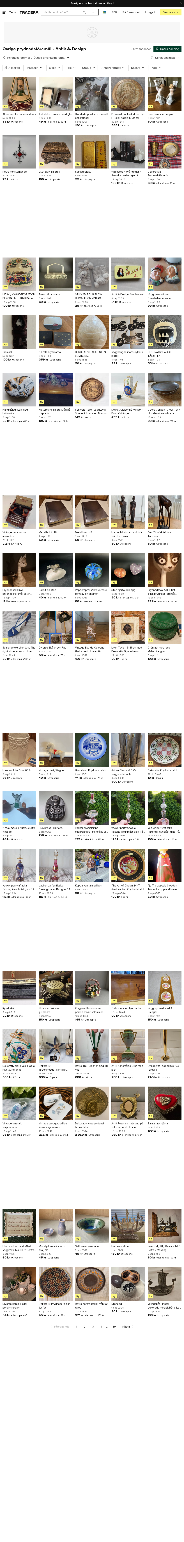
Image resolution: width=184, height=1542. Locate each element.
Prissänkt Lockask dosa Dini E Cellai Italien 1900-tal (127, 116)
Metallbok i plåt (48, 532)
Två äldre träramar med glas (55, 114)
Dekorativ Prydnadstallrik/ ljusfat (54, 1305)
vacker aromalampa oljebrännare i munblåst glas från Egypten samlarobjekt (92, 830)
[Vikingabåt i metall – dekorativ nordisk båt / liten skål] (164, 1284)
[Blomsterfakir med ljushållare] (56, 988)
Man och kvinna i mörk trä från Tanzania (126, 534)
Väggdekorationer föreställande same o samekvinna (160, 296)
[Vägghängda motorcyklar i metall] (128, 332)
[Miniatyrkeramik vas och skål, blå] (56, 1226)
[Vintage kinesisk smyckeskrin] (19, 1103)
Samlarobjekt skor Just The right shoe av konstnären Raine (19, 649)
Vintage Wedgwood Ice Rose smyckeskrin (53, 1125)
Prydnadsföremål (18, 57)
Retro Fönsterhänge (15, 171)
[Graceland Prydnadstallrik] (92, 750)
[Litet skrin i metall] (56, 152)
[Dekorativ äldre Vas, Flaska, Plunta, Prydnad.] (19, 1046)
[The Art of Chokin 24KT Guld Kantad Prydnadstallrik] (128, 865)
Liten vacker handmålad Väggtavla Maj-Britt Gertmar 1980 (19, 1248)
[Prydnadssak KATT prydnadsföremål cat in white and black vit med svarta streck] (19, 570)
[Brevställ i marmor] (56, 274)
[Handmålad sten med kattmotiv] (19, 389)
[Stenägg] (128, 1284)
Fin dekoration (120, 1246)
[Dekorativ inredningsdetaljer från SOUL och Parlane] (56, 1046)
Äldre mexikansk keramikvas (19, 114)
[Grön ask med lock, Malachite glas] (164, 627)
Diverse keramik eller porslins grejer (15, 1305)
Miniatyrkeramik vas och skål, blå (53, 1248)
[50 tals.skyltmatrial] (56, 332)
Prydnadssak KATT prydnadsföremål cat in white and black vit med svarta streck (17, 592)
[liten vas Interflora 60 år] (19, 750)
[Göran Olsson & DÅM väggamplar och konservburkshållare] (128, 750)
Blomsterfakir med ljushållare (50, 1010)
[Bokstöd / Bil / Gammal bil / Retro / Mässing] (164, 1226)
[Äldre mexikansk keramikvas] (19, 94)
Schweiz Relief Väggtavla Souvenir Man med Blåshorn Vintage (91, 411)
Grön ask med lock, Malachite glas (159, 649)
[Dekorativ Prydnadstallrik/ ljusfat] (56, 1284)
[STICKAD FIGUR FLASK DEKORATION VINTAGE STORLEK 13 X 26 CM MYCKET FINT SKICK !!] (92, 274)
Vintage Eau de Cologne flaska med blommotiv (89, 649)
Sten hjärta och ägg (123, 589)
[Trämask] (19, 332)
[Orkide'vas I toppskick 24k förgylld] (164, 1046)
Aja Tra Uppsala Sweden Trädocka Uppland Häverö (163, 887)
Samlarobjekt (83, 171)
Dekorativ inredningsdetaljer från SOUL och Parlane (52, 1067)
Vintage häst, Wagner (52, 770)
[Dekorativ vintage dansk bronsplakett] (92, 1103)
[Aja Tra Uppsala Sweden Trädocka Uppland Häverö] (164, 865)
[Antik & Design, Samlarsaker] (128, 274)
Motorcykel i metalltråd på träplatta (54, 411)
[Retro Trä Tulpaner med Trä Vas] (92, 1046)
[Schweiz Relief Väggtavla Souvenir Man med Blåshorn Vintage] (92, 389)
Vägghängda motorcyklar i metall (127, 353)
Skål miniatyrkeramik (87, 1246)
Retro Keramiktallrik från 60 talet (91, 1305)
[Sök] (84, 12)
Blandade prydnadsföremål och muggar (91, 116)
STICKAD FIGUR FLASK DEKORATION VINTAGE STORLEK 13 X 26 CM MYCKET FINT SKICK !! (88, 296)
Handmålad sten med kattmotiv (15, 411)
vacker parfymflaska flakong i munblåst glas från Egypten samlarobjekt (127, 830)
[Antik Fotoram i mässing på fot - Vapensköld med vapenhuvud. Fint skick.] (128, 1103)
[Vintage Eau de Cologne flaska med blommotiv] (92, 627)
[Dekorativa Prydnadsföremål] (164, 152)
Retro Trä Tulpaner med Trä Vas (92, 1067)
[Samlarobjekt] (92, 152)
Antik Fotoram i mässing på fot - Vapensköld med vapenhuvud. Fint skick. (127, 1125)
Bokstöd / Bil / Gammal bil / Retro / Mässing (164, 1248)
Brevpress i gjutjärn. (51, 827)
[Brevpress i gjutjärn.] (56, 808)
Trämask (7, 352)
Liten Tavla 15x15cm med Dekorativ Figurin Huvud (126, 649)
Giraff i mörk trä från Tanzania (160, 534)
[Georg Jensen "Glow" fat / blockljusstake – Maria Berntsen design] (164, 389)
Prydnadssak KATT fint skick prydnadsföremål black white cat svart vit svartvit (162, 592)
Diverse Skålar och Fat (52, 647)
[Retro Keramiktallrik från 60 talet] (92, 1284)
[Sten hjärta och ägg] (128, 570)
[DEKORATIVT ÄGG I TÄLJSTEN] (164, 332)
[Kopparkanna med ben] (92, 865)
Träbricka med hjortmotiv (126, 1008)
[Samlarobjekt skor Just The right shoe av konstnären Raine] (19, 627)
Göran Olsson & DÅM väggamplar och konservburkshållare (123, 772)
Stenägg (116, 1303)
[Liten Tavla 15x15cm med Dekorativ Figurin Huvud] (128, 627)
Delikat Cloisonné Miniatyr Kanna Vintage (126, 411)
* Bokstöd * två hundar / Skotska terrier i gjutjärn (126, 173)
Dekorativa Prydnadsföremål (158, 173)
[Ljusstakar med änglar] (164, 94)
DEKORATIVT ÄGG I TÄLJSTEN (159, 353)
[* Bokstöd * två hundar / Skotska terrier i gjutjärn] (128, 152)
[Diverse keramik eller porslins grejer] (19, 1284)
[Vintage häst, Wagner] (56, 750)
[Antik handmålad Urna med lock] (128, 1046)
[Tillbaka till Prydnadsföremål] (4, 57)
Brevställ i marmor (49, 294)
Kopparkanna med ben (88, 885)
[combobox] (64, 12)
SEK (114, 12)
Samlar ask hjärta (158, 1123)
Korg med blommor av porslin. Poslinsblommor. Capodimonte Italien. (89, 1010)
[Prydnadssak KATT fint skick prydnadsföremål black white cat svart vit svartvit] (164, 570)
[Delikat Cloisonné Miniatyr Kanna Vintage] (128, 389)
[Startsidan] (29, 12)
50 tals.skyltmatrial (50, 352)
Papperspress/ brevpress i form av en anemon (91, 591)
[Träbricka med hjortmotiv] (128, 988)
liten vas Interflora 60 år (17, 770)
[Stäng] (181, 3)
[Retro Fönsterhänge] (19, 152)
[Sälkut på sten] (56, 570)
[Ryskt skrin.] (19, 988)
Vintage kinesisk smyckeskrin (12, 1125)
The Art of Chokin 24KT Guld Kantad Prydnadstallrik (128, 887)
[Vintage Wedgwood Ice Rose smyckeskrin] (56, 1103)
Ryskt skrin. (9, 1008)
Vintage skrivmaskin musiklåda (14, 534)
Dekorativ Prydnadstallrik (163, 770)
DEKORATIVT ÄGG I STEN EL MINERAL (90, 353)
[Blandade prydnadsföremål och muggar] (92, 94)
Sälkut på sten (47, 589)
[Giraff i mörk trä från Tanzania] (164, 512)
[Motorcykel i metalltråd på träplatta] (56, 389)
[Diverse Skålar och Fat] (56, 627)
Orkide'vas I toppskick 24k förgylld (163, 1067)
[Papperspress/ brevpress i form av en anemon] (92, 570)
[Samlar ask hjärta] (164, 1103)
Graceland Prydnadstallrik (90, 770)
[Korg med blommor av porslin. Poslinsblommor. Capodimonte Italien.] (92, 988)
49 (114, 1326)
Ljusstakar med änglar (161, 114)
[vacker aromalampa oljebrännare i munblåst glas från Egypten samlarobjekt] (92, 808)
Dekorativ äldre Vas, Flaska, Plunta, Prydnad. (19, 1067)
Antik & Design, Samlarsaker (127, 294)
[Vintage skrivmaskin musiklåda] (19, 512)
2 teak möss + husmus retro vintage (19, 829)
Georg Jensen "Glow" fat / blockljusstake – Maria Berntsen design (164, 411)
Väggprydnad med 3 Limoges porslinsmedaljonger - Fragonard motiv (161, 1010)
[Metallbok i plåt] (56, 512)
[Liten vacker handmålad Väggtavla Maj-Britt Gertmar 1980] (19, 1226)
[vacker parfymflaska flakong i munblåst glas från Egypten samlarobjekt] (128, 808)
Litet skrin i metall (49, 171)
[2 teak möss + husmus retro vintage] (19, 808)
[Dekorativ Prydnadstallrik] (164, 750)
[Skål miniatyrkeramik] (92, 1226)
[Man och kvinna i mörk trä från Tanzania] (128, 512)
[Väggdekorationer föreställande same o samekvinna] (164, 274)
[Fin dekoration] (128, 1226)
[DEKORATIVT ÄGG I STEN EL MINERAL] (92, 332)
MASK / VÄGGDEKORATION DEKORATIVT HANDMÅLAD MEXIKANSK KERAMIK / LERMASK (19, 296)
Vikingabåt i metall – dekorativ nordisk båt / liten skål (164, 1305)
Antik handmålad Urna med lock (127, 1067)
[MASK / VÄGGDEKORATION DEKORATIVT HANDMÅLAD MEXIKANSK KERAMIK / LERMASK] (19, 274)
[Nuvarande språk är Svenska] (104, 12)
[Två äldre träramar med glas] (56, 94)
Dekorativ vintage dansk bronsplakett (89, 1125)
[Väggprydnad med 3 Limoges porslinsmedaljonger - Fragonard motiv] (164, 988)
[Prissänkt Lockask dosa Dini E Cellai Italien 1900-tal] (128, 94)
